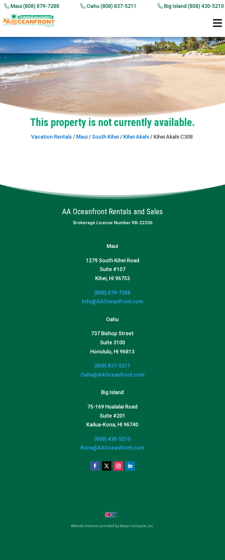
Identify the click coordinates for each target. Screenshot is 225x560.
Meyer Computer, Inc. (137, 526)
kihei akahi (136, 137)
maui (82, 137)
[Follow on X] (106, 466)
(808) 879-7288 (112, 293)
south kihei (105, 137)
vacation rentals (51, 137)
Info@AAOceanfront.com (112, 301)
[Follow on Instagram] (118, 466)
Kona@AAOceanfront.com (112, 448)
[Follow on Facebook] (95, 466)
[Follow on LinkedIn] (130, 466)
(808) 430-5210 (112, 439)
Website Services (85, 526)
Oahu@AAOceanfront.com (112, 375)
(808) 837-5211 (112, 365)
